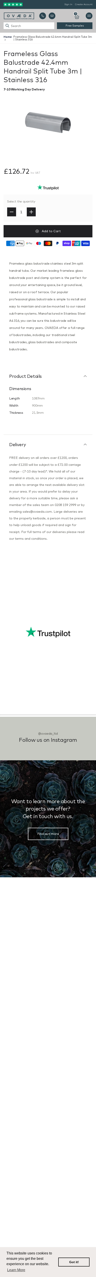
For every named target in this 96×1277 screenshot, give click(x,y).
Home (8, 36)
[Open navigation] (89, 16)
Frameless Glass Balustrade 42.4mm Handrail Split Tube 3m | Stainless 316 (52, 38)
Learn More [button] (16, 1270)
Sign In (68, 4)
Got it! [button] (74, 1262)
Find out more (48, 834)
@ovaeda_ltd (48, 734)
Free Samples (75, 25)
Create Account (83, 4)
